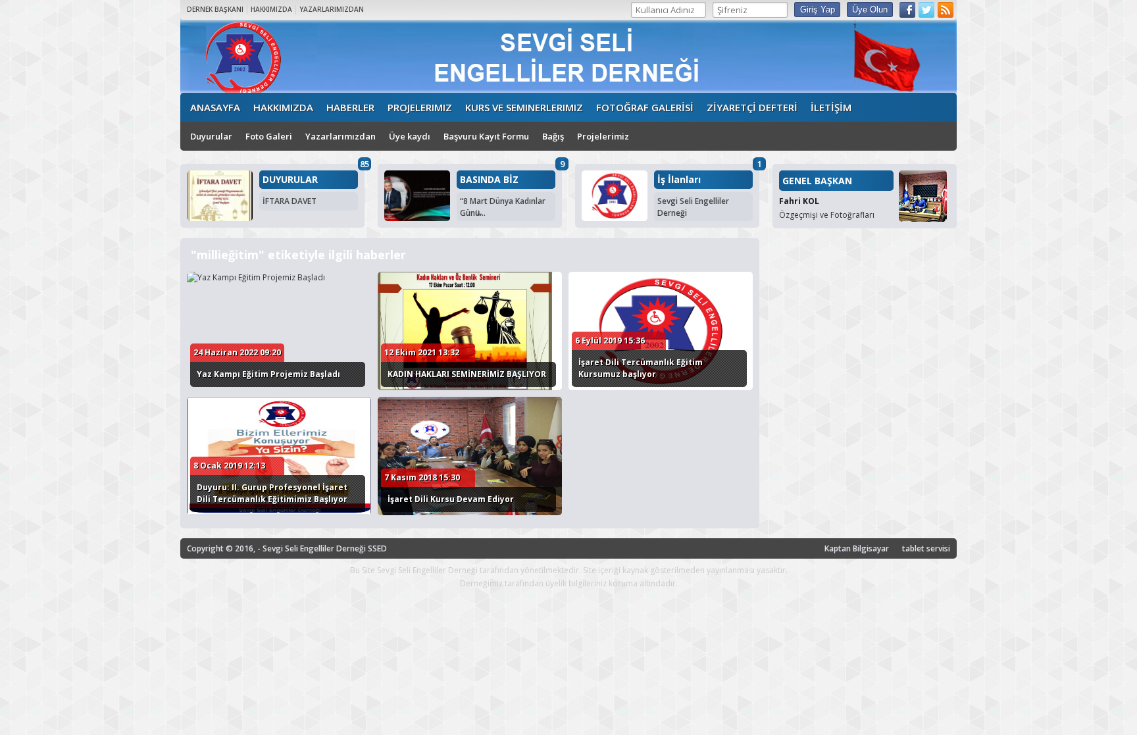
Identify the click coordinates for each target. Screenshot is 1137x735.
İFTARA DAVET (289, 201)
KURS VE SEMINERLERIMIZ (524, 107)
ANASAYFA (215, 107)
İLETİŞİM (831, 107)
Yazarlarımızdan (340, 136)
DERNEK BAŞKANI (215, 9)
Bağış (553, 136)
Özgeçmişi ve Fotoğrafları (826, 214)
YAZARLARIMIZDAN (331, 9)
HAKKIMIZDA (271, 9)
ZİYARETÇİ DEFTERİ (752, 107)
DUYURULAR (290, 180)
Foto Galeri (268, 136)
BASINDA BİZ (489, 180)
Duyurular (211, 136)
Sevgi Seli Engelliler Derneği (693, 206)
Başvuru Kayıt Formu (486, 136)
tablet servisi (926, 548)
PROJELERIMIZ (420, 107)
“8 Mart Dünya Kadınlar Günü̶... (502, 206)
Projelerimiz (603, 136)
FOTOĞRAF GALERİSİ (645, 107)
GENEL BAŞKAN (817, 180)
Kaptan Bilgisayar (856, 548)
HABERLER (350, 107)
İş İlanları (679, 180)
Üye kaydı (409, 136)
